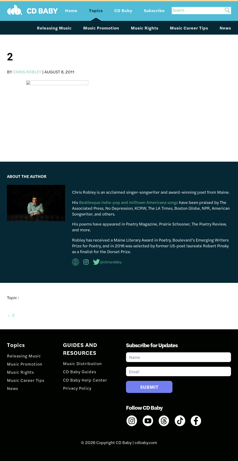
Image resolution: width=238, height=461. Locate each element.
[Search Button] (227, 10)
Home (71, 10)
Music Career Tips (189, 28)
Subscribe (154, 10)
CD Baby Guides (79, 371)
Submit (149, 386)
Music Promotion (101, 28)
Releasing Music (54, 28)
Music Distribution (82, 363)
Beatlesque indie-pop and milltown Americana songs (128, 202)
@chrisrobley (111, 262)
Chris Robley (27, 72)
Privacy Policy (77, 388)
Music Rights (144, 28)
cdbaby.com (146, 442)
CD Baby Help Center (85, 380)
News (225, 28)
